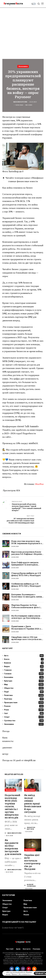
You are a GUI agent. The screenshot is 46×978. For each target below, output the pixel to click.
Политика (23, 695)
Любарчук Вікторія (31, 828)
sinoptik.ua (30, 760)
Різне (23, 710)
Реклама (36, 949)
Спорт (23, 717)
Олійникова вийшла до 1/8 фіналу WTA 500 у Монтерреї (26, 585)
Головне (23, 674)
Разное (23, 706)
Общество (23, 688)
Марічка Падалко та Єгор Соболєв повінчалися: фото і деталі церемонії (25, 607)
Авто (23, 656)
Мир (23, 684)
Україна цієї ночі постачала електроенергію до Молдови (32, 862)
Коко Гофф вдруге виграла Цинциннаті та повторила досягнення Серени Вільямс (25, 564)
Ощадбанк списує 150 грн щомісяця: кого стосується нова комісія (27, 639)
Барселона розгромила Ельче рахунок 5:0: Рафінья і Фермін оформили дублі (26, 554)
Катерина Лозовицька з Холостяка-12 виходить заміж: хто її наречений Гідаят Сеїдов (26, 596)
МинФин (39, 484)
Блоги (23, 659)
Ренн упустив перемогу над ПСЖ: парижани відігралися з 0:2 (26, 543)
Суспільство (23, 721)
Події (23, 692)
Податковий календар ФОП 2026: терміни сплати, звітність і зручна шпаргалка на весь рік (12, 806)
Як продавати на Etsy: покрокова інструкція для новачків (13, 847)
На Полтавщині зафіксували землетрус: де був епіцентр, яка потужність (25, 618)
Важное (23, 663)
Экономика (23, 66)
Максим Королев (20, 102)
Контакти (26, 949)
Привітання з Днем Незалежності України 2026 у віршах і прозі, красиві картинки (26, 629)
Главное (23, 670)
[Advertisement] (23, 31)
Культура (23, 681)
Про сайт (10, 949)
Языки (26, 915)
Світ (23, 713)
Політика (23, 699)
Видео (23, 666)
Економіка (23, 677)
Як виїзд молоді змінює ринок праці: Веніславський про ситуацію (32, 803)
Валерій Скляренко (31, 885)
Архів (18, 949)
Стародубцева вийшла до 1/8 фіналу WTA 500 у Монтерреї (26, 574)
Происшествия (23, 702)
